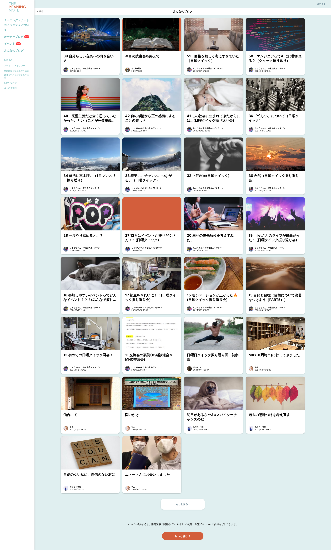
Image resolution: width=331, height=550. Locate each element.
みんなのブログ (13, 50)
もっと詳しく (182, 536)
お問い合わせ (10, 82)
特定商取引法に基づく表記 (16, 70)
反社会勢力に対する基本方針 (16, 76)
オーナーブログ (16, 36)
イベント (12, 43)
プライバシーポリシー (14, 65)
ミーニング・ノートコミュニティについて (16, 24)
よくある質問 (10, 88)
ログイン (321, 3)
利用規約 (8, 60)
